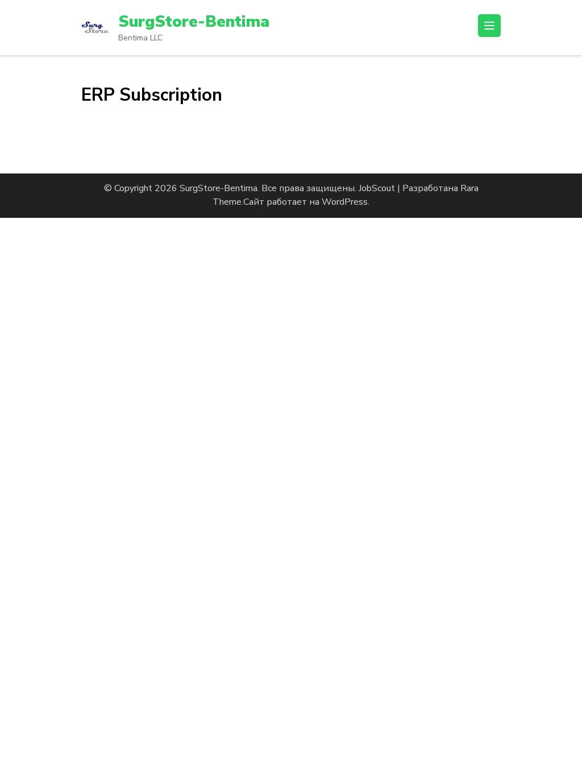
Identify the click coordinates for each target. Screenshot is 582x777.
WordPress (345, 202)
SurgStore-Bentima (193, 21)
